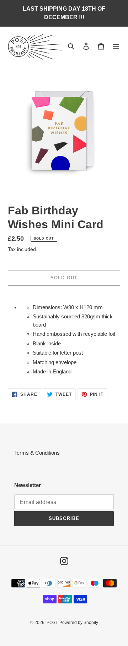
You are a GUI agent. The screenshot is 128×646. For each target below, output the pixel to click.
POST (52, 622)
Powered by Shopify (78, 622)
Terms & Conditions (37, 453)
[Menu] (115, 46)
